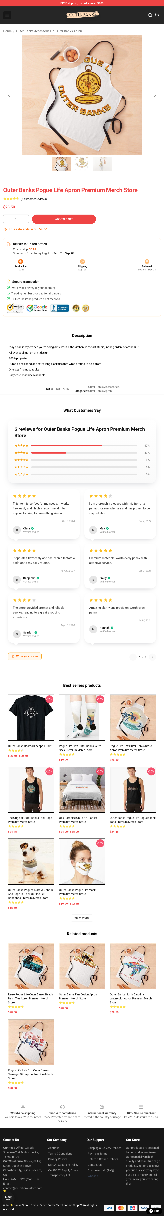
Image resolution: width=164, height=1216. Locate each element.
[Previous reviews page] (133, 657)
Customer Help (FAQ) (101, 1170)
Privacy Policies (57, 1159)
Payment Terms (97, 1153)
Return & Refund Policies (103, 1159)
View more (82, 918)
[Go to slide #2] (82, 164)
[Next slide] (154, 95)
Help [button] (156, 1211)
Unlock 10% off (8, 1198)
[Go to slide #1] (61, 164)
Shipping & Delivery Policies (104, 1148)
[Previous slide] (9, 95)
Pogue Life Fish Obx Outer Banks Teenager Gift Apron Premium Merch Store (30, 1074)
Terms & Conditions (60, 1153)
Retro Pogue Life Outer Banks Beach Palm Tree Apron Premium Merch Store (30, 998)
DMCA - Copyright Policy (63, 1164)
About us (53, 1148)
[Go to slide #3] (102, 164)
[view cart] (156, 15)
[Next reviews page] (152, 657)
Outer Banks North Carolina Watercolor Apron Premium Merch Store (131, 998)
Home (7, 31)
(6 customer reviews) (34, 199)
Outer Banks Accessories (33, 31)
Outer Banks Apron (69, 31)
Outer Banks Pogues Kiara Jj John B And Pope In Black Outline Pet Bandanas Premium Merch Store (30, 894)
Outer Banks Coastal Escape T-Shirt (30, 746)
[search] (150, 15)
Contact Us (95, 1164)
